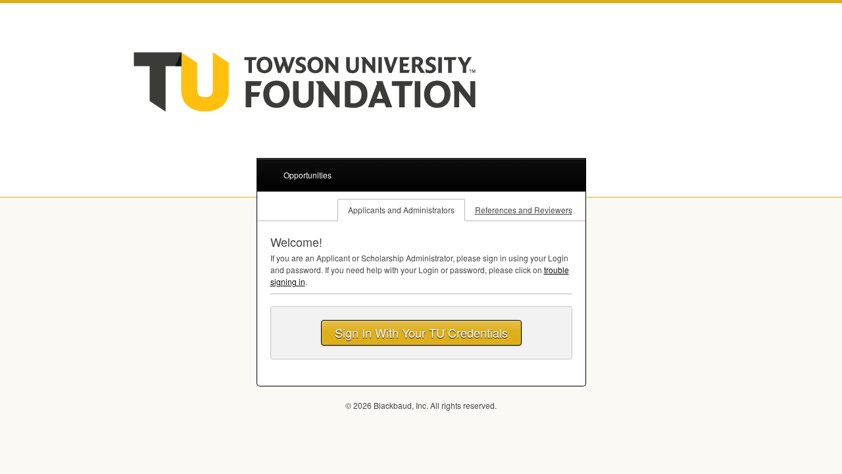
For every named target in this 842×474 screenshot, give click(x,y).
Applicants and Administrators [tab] (401, 209)
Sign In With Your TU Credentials (421, 332)
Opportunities (308, 174)
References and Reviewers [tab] (523, 209)
